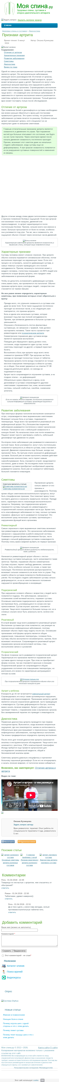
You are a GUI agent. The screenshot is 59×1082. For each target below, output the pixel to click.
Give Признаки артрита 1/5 (39, 841)
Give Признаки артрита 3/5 (44, 841)
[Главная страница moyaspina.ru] (29, 8)
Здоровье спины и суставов (14, 31)
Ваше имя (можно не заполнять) (16, 927)
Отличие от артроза (13, 52)
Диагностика (34, 31)
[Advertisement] (29, 186)
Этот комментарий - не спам (18, 955)
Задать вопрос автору (23, 825)
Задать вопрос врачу (30, 20)
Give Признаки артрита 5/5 (48, 841)
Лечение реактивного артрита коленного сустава (29, 862)
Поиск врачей (15, 971)
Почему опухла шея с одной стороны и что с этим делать (16, 1024)
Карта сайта (44, 1047)
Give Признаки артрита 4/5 (46, 841)
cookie (35, 1080)
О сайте (54, 1047)
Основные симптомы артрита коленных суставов (10, 862)
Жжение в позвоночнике (14, 1015)
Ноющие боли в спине (13, 1019)
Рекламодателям (46, 1068)
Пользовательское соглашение (26, 1068)
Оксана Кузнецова (45, 40)
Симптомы (9, 61)
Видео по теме (10, 67)
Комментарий (8, 934)
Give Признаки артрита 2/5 (41, 841)
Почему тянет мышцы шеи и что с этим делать (18, 1036)
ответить (5, 888)
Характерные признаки (14, 55)
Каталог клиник (15, 965)
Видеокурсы (14, 977)
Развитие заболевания (14, 58)
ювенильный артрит (41, 694)
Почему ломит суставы (13, 1030)
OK (42, 1080)
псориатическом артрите (33, 333)
